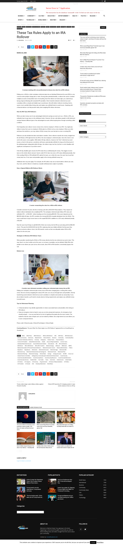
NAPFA (70, 345)
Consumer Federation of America (25, 339)
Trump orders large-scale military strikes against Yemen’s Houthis (30, 385)
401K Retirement (68, 335)
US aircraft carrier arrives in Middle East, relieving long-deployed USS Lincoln (93, 81)
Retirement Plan (61, 351)
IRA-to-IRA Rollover (29, 345)
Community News (36, 26)
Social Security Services (23, 359)
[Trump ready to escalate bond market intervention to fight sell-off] (66, 438)
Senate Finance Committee (24, 355)
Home (18, 24)
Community (31, 16)
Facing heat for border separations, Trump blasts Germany (34, 489)
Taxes (46, 359)
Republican (20, 349)
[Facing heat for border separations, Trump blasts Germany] (21, 490)
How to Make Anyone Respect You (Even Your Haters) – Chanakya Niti (92, 60)
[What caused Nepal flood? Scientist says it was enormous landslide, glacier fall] (46, 417)
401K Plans (60, 335)
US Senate (27, 363)
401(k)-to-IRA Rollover (48, 335)
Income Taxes (64, 341)
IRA (56, 343)
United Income (60, 359)
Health (74, 16)
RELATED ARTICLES (23, 407)
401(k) (23, 335)
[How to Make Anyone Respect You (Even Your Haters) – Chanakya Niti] (26, 438)
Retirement (34, 349)
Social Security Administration (24, 357)
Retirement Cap (21, 351)
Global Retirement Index (34, 341)
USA (73, 26)
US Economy (35, 361)
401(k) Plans (29, 335)
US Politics (69, 26)
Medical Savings (50, 345)
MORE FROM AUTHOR (36, 407)
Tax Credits (41, 359)
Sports (20, 20)
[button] (104, 16)
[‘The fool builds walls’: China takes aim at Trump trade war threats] (21, 498)
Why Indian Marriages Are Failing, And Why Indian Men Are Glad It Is (93, 53)
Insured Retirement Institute (39, 343)
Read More (100, 542)
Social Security (63, 355)
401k (55, 335)
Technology (30, 20)
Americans (30, 337)
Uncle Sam (52, 359)
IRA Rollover (20, 345)
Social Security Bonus (38, 357)
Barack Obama (47, 337)
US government (43, 361)
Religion (92, 16)
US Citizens (20, 361)
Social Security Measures (51, 357)
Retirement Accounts (44, 349)
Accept (93, 542)
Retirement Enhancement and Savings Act (36, 351)
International (53, 26)
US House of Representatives (55, 361)
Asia (38, 422)
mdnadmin (21, 40)
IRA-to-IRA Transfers (39, 345)
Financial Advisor (60, 339)
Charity (23, 26)
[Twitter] (105, 1)
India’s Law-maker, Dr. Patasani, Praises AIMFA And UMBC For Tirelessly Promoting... (66, 489)
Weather (53, 20)
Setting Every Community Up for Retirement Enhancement (45, 355)
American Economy (22, 337)
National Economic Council (49, 347)
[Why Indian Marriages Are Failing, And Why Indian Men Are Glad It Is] (66, 417)
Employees (43, 339)
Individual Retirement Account (24, 343)
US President (21, 363)
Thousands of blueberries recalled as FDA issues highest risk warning (93, 97)
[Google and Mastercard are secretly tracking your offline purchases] (52, 498)
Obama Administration (62, 347)
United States (68, 359)
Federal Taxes (51, 339)
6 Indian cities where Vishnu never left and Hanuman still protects (91, 67)
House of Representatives (53, 341)
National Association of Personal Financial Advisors (29, 347)
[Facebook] (102, 1)
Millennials (64, 345)
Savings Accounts (57, 353)
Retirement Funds (52, 351)
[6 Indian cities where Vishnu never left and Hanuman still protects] (46, 438)
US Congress (27, 361)
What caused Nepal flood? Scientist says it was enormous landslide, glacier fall (45, 426)
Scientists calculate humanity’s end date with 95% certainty (92, 104)
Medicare (58, 345)
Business (21, 16)
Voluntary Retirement (41, 363)
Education (51, 16)
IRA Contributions (63, 343)
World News (42, 20)
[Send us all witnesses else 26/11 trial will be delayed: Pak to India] (52, 481)
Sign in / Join (33, 1)
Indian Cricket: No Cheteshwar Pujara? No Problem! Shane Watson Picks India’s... (35, 481)
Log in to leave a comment (24, 461)
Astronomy (19, 422)
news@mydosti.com (52, 537)
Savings (49, 353)
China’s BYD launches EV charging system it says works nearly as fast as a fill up (61, 385)
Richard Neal (43, 353)
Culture (41, 16)
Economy (37, 339)
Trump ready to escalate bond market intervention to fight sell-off (90, 74)
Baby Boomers (38, 337)
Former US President (22, 341)
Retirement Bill (63, 349)
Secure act (70, 353)
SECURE (65, 353)
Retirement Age (54, 349)
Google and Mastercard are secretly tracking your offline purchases (65, 497)
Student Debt (33, 359)
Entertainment (63, 16)
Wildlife (62, 20)
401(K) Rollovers (37, 335)
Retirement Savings (33, 353)
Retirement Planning (22, 353)
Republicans (27, 349)
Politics (83, 16)
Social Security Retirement (64, 357)
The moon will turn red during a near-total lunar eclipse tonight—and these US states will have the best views (93, 39)
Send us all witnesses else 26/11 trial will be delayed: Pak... (65, 481)
